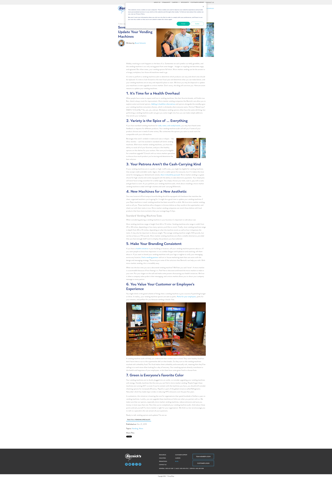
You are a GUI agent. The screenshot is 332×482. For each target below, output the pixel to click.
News (141, 428)
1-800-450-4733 (183, 468)
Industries (162, 458)
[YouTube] (129, 464)
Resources (162, 455)
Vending (135, 428)
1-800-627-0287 (169, 468)
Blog (176, 461)
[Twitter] (133, 464)
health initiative (142, 248)
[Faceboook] (126, 464)
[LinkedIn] (140, 464)
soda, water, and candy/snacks (169, 125)
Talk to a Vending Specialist (138, 420)
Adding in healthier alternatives (163, 104)
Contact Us (162, 465)
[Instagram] (136, 464)
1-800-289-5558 (199, 468)
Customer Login (203, 463)
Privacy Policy (171, 476)
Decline (197, 23)
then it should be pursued (170, 175)
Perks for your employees (186, 296)
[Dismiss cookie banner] (203, 6)
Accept (183, 23)
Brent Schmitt (140, 43)
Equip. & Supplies (208, 8)
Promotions (163, 461)
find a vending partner (150, 257)
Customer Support (181, 455)
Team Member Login (203, 457)
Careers (177, 458)
